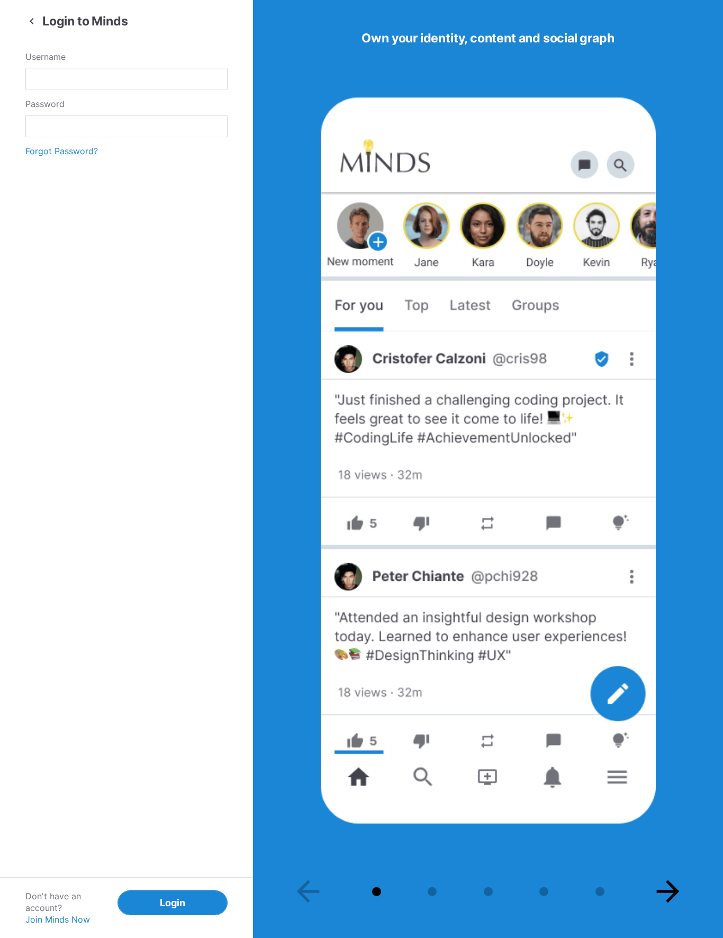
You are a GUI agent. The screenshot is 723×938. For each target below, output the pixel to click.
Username (45, 56)
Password (45, 104)
